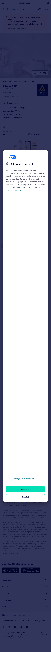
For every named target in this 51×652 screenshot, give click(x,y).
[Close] (44, 153)
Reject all (25, 497)
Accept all (25, 489)
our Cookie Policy (15, 190)
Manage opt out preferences (25, 479)
